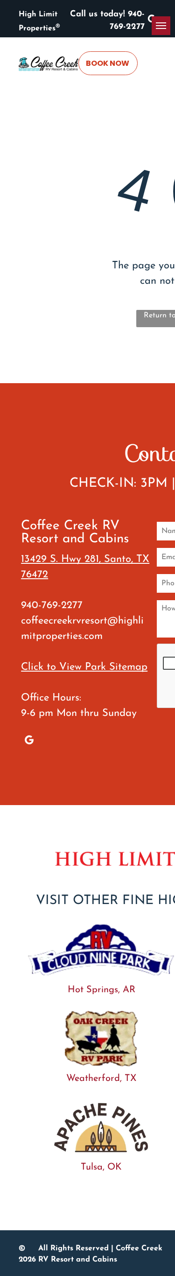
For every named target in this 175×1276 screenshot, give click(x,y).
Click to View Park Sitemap (84, 667)
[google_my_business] (29, 741)
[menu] (161, 25)
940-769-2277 (52, 605)
